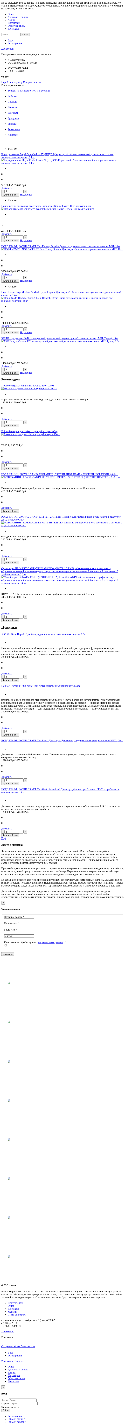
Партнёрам (14, 22)
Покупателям (15, 1303)
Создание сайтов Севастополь (18, 1346)
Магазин (12, 1311)
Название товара (14, 917)
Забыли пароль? (17, 1421)
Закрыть (19, 1361)
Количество (11, 923)
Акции (11, 20)
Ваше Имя (10, 929)
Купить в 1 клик (10, 195)
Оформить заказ (32, 82)
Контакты (13, 28)
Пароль (5, 1403)
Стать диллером (17, 1314)
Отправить (8, 954)
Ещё (3, 838)
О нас (11, 14)
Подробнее (26, 194)
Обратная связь (16, 25)
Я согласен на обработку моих (35, 942)
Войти (5, 1410)
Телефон (8, 936)
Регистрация (15, 43)
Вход (10, 40)
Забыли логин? (16, 1419)
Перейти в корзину (11, 82)
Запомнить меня (10, 1407)
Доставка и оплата (18, 17)
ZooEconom (7, 48)
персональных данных (50, 942)
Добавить (6, 188)
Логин (4, 1400)
